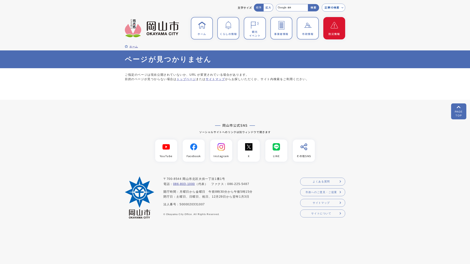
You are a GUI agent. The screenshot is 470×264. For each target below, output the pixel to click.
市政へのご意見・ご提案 (321, 192)
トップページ (186, 79)
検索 (313, 7)
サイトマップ (215, 79)
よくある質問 (321, 181)
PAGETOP (459, 113)
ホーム (133, 46)
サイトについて (321, 213)
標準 (259, 7)
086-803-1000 (184, 184)
